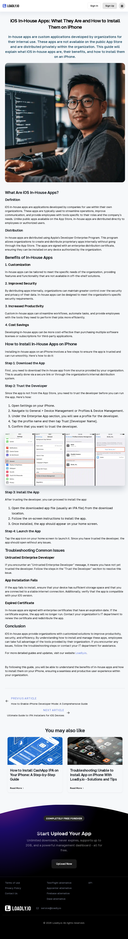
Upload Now (64, 863)
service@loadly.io (51, 908)
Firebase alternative (58, 893)
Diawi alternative (56, 898)
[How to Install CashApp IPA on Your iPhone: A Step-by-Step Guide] (35, 751)
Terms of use (12, 882)
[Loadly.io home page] (11, 6)
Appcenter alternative (59, 888)
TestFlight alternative (59, 882)
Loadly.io (80, 653)
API (90, 882)
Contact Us (11, 893)
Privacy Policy (13, 888)
